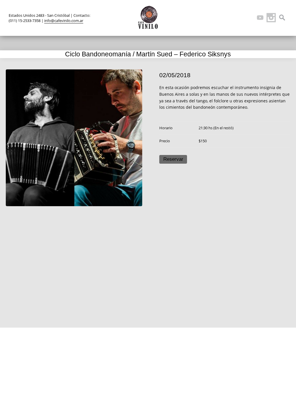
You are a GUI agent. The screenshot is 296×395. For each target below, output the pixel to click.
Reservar (173, 159)
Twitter (227, 17)
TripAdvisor (249, 17)
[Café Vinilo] (148, 17)
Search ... (282, 17)
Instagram (271, 17)
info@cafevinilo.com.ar (63, 20)
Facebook (238, 17)
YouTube (260, 17)
